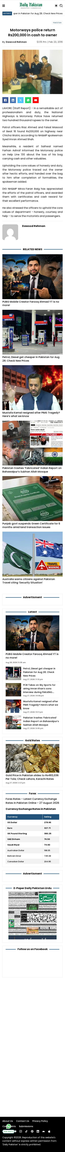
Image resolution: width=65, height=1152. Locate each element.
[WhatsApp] (28, 100)
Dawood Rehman (16, 41)
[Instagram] (20, 1131)
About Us (7, 1121)
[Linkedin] (38, 1131)
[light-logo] (31, 5)
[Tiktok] (26, 1131)
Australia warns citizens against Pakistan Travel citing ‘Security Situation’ (28, 581)
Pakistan (57, 23)
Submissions (26, 1126)
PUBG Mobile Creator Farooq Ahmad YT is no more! (30, 303)
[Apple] (49, 1131)
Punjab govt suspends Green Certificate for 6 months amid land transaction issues (31, 525)
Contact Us (22, 1121)
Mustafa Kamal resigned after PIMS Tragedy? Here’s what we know (31, 414)
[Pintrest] (32, 1131)
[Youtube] (15, 1131)
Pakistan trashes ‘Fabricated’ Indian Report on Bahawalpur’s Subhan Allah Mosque (32, 469)
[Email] (36, 100)
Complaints (9, 1126)
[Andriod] (43, 1131)
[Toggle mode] (56, 6)
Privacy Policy (40, 1121)
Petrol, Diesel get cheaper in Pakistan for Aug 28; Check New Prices (30, 359)
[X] (21, 100)
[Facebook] (5, 100)
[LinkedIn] (13, 100)
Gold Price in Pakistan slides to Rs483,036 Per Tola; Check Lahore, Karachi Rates (32, 777)
